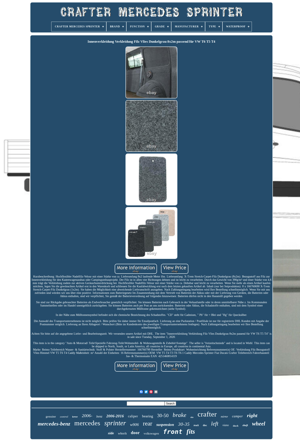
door (135, 432)
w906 (134, 424)
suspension (165, 424)
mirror (224, 416)
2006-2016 (115, 416)
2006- (87, 415)
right (252, 415)
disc (205, 425)
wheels (122, 433)
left (214, 423)
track (196, 425)
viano (225, 425)
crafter (207, 414)
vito (191, 417)
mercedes (87, 423)
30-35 (184, 424)
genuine (51, 416)
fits (191, 431)
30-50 (163, 415)
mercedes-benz (54, 424)
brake (179, 415)
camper (237, 416)
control (64, 416)
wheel (258, 424)
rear (147, 423)
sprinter (115, 423)
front (172, 431)
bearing (147, 416)
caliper (133, 416)
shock (235, 425)
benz (99, 416)
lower (75, 416)
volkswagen (151, 433)
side (111, 433)
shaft (245, 425)
